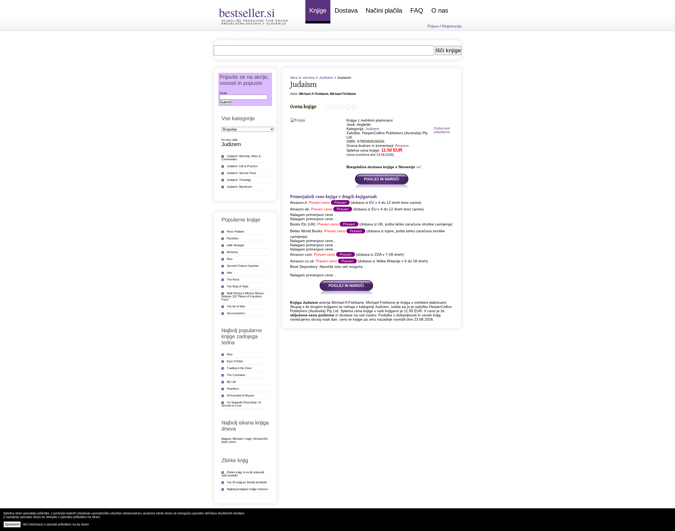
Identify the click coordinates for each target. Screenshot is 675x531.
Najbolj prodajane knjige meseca (247, 489)
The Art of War (236, 306)
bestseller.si (247, 12)
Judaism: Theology (239, 179)
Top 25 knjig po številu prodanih (247, 482)
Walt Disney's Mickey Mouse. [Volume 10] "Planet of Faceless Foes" (242, 296)
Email (223, 93)
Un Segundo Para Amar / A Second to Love (241, 404)
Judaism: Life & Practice (242, 166)
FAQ (416, 10)
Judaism (303, 84)
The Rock (233, 279)
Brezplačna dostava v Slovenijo (253, 23)
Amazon (402, 145)
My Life (231, 381)
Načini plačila (384, 10)
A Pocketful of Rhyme (240, 395)
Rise (230, 258)
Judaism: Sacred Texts (241, 173)
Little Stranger (235, 245)
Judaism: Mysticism (239, 186)
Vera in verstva (302, 77)
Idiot (229, 272)
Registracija (451, 26)
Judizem (326, 77)
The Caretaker (236, 374)
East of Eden (235, 361)
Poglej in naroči (381, 179)
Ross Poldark (235, 231)
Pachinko (233, 238)
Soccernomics (236, 313)
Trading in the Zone (239, 368)
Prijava (433, 26)
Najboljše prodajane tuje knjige (254, 20)
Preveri (340, 202)
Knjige (317, 10)
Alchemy (232, 252)
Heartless (233, 388)
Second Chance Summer (243, 265)
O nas (439, 10)
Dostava (346, 10)
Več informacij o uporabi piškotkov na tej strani (56, 524)
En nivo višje (229, 139)
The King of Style (237, 286)
